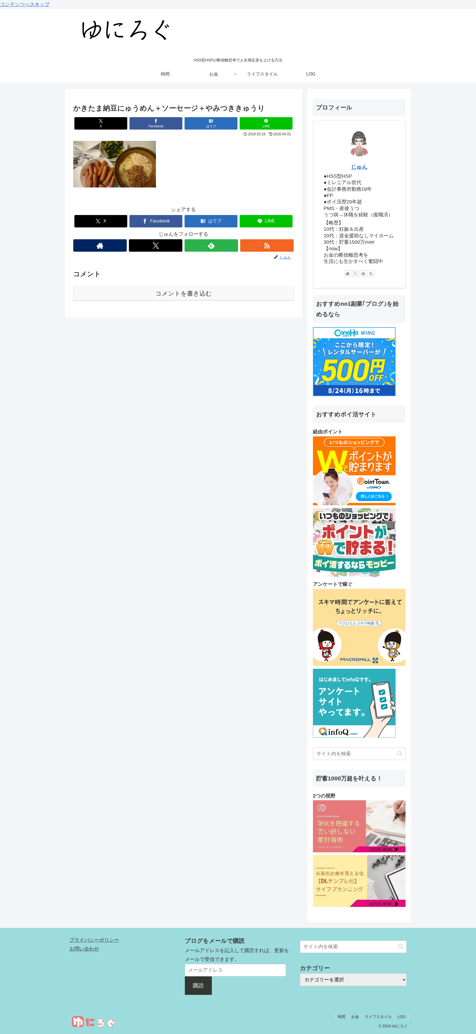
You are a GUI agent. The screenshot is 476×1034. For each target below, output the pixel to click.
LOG (401, 1016)
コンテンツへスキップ (25, 4)
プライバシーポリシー (94, 940)
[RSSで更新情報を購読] (267, 245)
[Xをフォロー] (155, 245)
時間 (341, 1016)
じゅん (359, 167)
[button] (400, 753)
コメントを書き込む (183, 293)
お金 (355, 1016)
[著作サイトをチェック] (100, 245)
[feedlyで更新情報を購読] (211, 245)
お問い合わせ (84, 949)
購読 (198, 985)
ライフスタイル (378, 1016)
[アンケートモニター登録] (359, 664)
